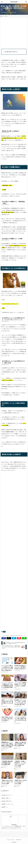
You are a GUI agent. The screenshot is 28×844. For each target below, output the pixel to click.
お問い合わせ (18, 839)
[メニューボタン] (2, 2)
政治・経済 (6, 798)
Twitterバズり (7, 795)
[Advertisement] (14, 33)
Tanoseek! (14, 2)
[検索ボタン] (26, 2)
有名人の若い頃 (7, 801)
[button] (3, 638)
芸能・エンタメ (8, 804)
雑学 (4, 631)
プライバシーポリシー (11, 839)
